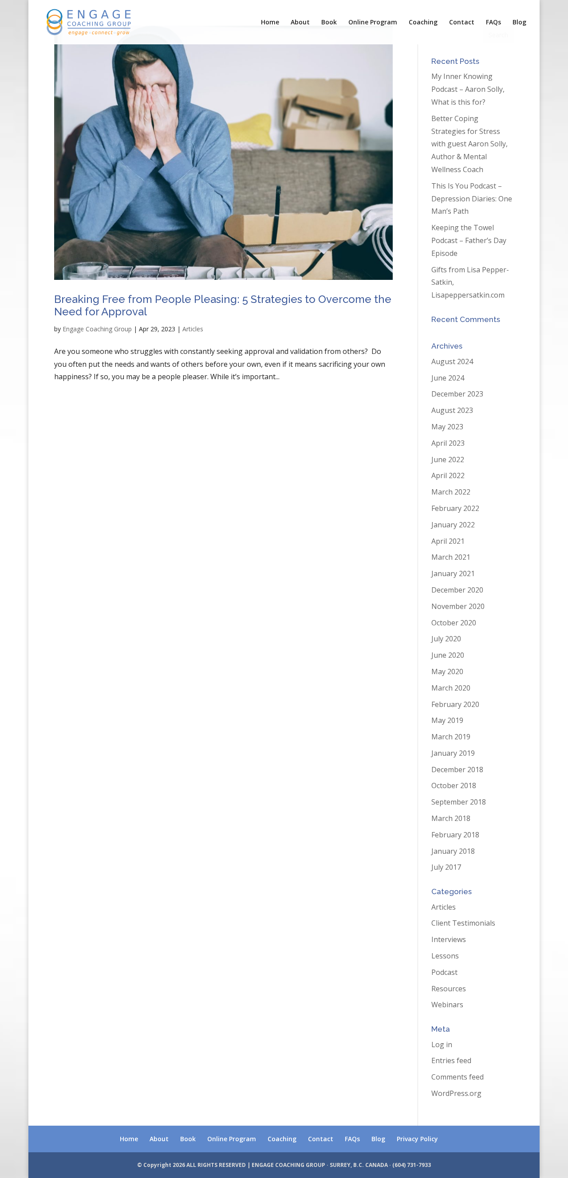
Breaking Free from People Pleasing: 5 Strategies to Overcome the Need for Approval (222, 305)
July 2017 (446, 867)
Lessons (445, 956)
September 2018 (458, 802)
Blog (519, 22)
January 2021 (453, 573)
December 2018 (457, 769)
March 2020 (450, 688)
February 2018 (455, 835)
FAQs (493, 22)
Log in (441, 1044)
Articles (192, 329)
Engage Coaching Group (97, 329)
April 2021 (448, 541)
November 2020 (458, 606)
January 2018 (453, 851)
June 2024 (447, 378)
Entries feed (451, 1060)
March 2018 (450, 818)
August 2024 (452, 361)
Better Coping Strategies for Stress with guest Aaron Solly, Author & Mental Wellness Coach (469, 144)
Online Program (372, 22)
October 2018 (453, 785)
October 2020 (453, 623)
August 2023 (452, 410)
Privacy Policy (417, 1139)
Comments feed (457, 1077)
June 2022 (447, 459)
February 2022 (455, 508)
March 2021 (450, 557)
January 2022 (453, 525)
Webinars (447, 1004)
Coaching (423, 22)
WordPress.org (456, 1093)
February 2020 (455, 704)
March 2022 (450, 492)
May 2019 (447, 720)
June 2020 (447, 655)
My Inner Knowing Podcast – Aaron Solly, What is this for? (468, 89)
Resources (448, 988)
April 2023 (448, 443)
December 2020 (457, 590)
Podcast (444, 972)
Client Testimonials (463, 923)
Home (270, 22)
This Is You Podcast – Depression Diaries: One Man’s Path (471, 198)
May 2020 (447, 671)
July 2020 (446, 639)
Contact (461, 22)
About (300, 22)
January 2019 (453, 753)
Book (329, 22)
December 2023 (457, 394)
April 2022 (448, 475)
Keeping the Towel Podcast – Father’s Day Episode (468, 240)
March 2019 (450, 737)
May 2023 (447, 427)
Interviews (448, 939)
